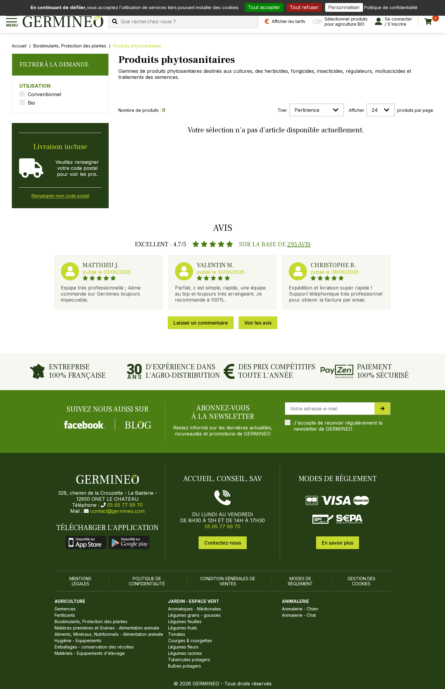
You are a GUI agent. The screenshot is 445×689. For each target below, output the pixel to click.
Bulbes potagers (184, 665)
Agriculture (69, 601)
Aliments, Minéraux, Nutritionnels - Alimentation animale (108, 634)
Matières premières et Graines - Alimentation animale (106, 627)
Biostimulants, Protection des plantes (69, 45)
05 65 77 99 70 (125, 505)
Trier (282, 110)
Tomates (176, 634)
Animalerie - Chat (299, 615)
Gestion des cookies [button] (361, 581)
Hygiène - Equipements (77, 640)
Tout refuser (304, 7)
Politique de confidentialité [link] (390, 7)
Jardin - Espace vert (193, 601)
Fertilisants (64, 615)
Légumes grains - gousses (194, 615)
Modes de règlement (300, 581)
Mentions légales (80, 581)
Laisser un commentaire (200, 323)
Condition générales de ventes (227, 581)
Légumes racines (185, 653)
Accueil (19, 45)
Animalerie (295, 601)
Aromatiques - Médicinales (194, 608)
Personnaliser (344, 7)
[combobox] (183, 21)
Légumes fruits (182, 627)
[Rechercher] (114, 21)
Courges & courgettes (190, 640)
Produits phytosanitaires (137, 45)
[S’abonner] (382, 409)
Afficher (356, 110)
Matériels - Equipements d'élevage (89, 653)
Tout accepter (264, 7)
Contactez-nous (222, 543)
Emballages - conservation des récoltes (94, 646)
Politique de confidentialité (147, 581)
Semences (65, 608)
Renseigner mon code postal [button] (60, 195)
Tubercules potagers (189, 659)
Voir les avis (258, 323)
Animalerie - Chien (300, 608)
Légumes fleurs (183, 646)
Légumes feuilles (185, 621)
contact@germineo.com (117, 511)
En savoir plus (337, 543)
